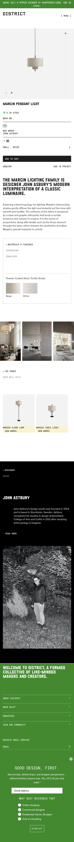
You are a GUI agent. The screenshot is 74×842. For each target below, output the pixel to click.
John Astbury (10, 133)
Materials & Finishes (19, 244)
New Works (8, 130)
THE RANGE (9, 371)
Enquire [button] (7, 166)
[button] (37, 147)
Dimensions (12, 250)
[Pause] (11, 93)
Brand (6, 476)
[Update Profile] (67, 747)
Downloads (11, 256)
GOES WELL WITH (11, 377)
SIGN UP (37, 828)
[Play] (6, 93)
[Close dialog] (71, 759)
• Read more (10, 533)
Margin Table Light (47, 427)
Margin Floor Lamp (13, 427)
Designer (9, 470)
